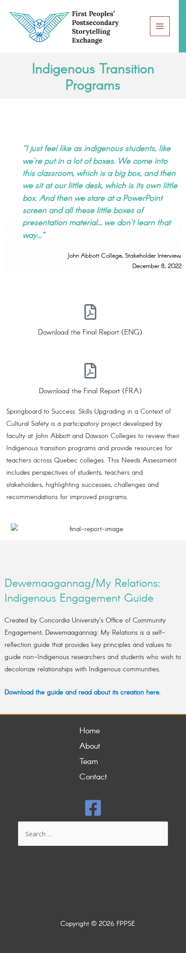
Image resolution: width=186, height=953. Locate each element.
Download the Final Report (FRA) (90, 391)
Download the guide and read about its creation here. (83, 693)
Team (88, 762)
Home (89, 731)
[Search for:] (93, 835)
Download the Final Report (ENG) (90, 332)
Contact (93, 777)
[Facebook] (93, 808)
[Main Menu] (160, 26)
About (89, 746)
